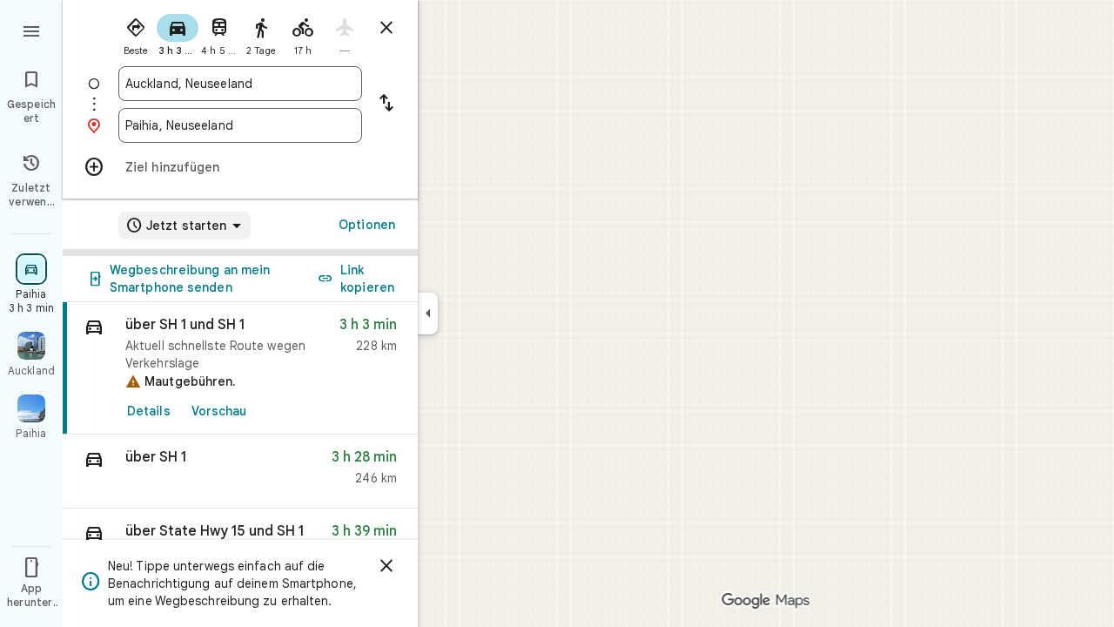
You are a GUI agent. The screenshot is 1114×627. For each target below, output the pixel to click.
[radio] (136, 33)
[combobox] (240, 83)
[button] (240, 472)
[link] (240, 368)
